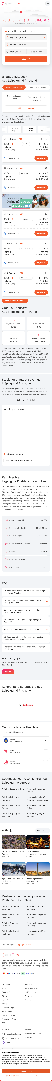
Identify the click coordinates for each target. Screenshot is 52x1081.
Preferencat (29, 996)
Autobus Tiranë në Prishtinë (35, 908)
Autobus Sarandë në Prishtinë (36, 932)
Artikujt (4, 1004)
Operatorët (6, 992)
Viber (8, 1043)
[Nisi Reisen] (26, 705)
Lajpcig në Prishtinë (14, 87)
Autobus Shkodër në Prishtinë (36, 916)
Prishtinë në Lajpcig (38, 87)
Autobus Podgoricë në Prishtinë (37, 924)
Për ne (4, 996)
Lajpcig (20, 400)
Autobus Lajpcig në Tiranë (36, 790)
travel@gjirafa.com (13, 1034)
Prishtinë (31, 400)
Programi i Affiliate (9, 1019)
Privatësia (29, 1037)
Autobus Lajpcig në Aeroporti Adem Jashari (38, 798)
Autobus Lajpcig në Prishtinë (36, 815)
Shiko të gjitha (42, 830)
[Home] (11, 3)
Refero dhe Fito (8, 1011)
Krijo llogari (29, 1000)
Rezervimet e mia (31, 988)
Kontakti (8, 672)
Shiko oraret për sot (26, 108)
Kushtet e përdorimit (33, 1034)
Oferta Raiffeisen (8, 1015)
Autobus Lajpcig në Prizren (11, 806)
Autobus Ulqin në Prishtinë (10, 924)
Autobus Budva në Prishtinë (10, 932)
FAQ (3, 1023)
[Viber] (3, 1042)
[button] (26, 592)
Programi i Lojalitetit (10, 1008)
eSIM (4, 988)
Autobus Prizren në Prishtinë (10, 916)
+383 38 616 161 (13, 1038)
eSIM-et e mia (30, 992)
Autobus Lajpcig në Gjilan (36, 806)
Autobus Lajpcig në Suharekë (11, 815)
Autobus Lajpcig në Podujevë (11, 798)
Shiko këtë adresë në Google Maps (17, 460)
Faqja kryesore (8, 945)
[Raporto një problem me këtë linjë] (42, 139)
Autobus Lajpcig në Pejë (13, 789)
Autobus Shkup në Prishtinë (10, 908)
